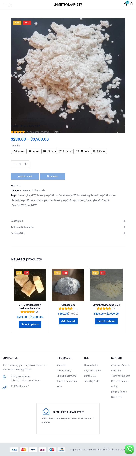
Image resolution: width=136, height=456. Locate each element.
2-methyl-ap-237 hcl (47, 195)
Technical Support (120, 376)
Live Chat (116, 370)
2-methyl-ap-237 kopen (103, 195)
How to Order (91, 365)
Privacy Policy (64, 370)
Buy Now (52, 176)
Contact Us (90, 376)
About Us (61, 365)
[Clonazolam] (68, 285)
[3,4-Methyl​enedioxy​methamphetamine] (30, 285)
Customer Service (120, 365)
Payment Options (93, 370)
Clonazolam (68, 305)
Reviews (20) (17, 233)
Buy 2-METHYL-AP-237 (24, 205)
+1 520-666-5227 (20, 386)
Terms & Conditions (67, 381)
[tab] (68, 221)
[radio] (18, 151)
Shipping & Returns (66, 376)
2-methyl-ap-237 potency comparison (32, 200)
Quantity (15, 145)
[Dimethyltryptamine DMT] (106, 285)
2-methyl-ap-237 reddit (97, 200)
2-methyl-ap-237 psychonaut (69, 200)
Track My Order (92, 381)
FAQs (59, 386)
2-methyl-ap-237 (27, 195)
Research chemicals (34, 190)
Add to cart (25, 176)
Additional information (23, 227)
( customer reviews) (38, 131)
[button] (125, 4)
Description (17, 221)
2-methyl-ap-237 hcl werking (74, 195)
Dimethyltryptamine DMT (106, 305)
